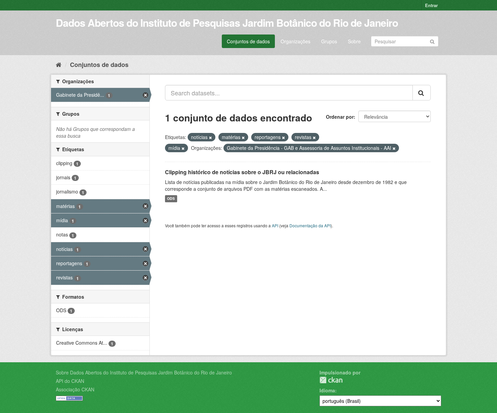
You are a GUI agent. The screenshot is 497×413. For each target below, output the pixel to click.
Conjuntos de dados (248, 41)
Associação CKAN (75, 389)
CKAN (331, 380)
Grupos (329, 41)
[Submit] (432, 41)
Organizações (295, 41)
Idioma (327, 390)
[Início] (59, 64)
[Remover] (210, 137)
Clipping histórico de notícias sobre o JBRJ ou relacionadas (242, 172)
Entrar (431, 5)
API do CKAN (70, 380)
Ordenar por (340, 116)
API (275, 225)
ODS (171, 198)
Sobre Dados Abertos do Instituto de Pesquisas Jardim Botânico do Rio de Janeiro (144, 372)
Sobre (354, 41)
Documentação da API (310, 225)
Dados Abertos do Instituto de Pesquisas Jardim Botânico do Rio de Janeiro (227, 22)
